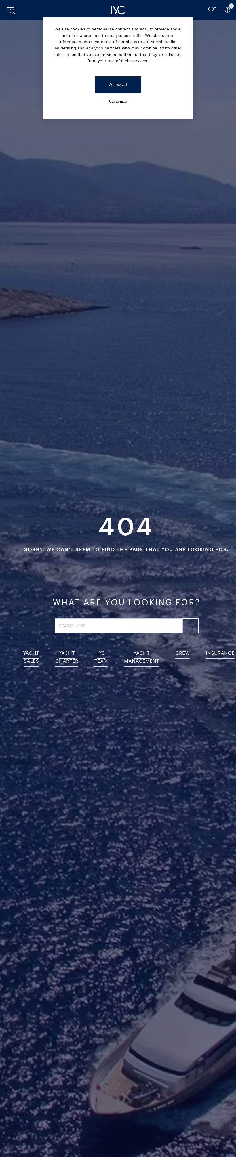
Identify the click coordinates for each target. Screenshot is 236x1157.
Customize (118, 101)
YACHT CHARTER (66, 657)
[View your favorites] (211, 10)
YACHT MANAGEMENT (141, 657)
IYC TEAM (101, 657)
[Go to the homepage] (118, 10)
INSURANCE (220, 653)
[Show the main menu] (11, 10)
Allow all (118, 84)
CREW (182, 653)
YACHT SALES (31, 657)
